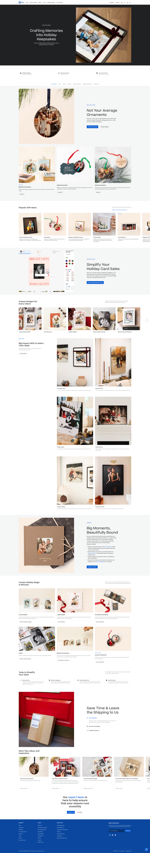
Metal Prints (60, 447)
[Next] (146, 227)
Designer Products (87, 84)
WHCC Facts (40, 842)
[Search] (125, 2)
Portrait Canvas (99, 507)
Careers (39, 840)
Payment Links (92, 553)
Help (20, 825)
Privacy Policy (122, 850)
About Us (40, 825)
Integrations (59, 835)
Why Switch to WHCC (42, 827)
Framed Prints (61, 388)
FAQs (20, 835)
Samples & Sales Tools (62, 838)
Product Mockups (61, 833)
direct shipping (99, 561)
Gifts (60, 84)
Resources (96, 84)
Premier (20, 838)
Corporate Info (128, 850)
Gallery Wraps (61, 507)
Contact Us (21, 827)
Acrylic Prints (99, 388)
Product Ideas (118, 788)
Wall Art (69, 84)
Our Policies (115, 850)
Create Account (22, 840)
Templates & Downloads (62, 829)
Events (39, 838)
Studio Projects (60, 827)
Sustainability (41, 833)
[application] (146, 849)
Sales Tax (21, 833)
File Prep (59, 831)
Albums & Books (77, 84)
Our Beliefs (40, 831)
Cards (64, 84)
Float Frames (99, 447)
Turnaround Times (23, 831)
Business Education (88, 788)
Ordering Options (60, 825)
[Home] (21, 2)
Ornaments (54, 84)
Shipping (21, 829)
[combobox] (125, 2)
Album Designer (107, 547)
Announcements (24, 788)
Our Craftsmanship (42, 829)
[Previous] (3, 227)
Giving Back (40, 835)
